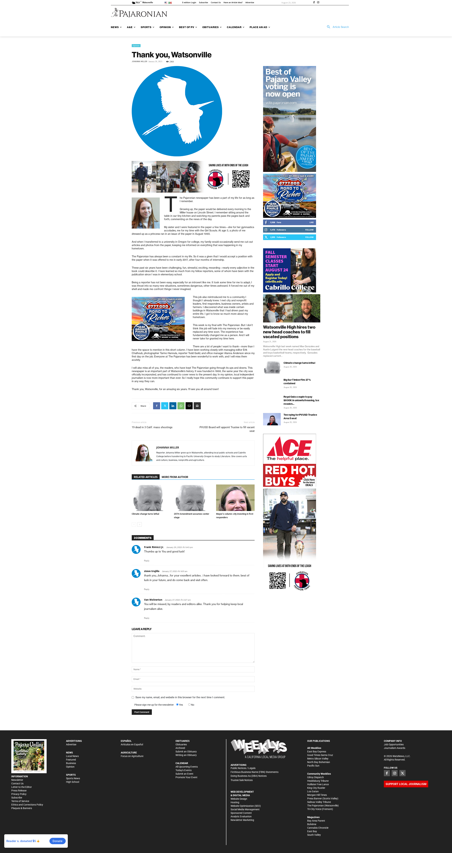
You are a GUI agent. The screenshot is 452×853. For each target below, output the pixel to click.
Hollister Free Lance (318, 784)
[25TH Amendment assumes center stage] (193, 497)
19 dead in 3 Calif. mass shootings (152, 427)
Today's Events (184, 770)
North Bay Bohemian (318, 762)
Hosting (235, 802)
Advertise (71, 744)
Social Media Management (245, 809)
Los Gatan (313, 791)
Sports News (73, 778)
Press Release (18, 790)
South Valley (314, 834)
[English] (167, 2)
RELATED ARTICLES (145, 477)
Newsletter (17, 780)
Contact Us (17, 783)
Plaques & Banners (21, 808)
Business (71, 763)
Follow (309, 229)
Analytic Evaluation (241, 816)
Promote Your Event (186, 777)
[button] (337, 27)
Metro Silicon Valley (317, 758)
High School (72, 781)
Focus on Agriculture (132, 756)
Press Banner (314, 798)
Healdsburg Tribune (318, 780)
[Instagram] (318, 3)
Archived (180, 748)
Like (312, 222)
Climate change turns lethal (145, 514)
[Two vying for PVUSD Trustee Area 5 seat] (272, 419)
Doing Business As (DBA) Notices (249, 775)
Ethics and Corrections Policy (27, 804)
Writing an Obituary (186, 755)
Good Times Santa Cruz (320, 755)
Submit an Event (184, 773)
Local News (72, 756)
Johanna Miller (139, 61)
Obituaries (181, 744)
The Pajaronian (315, 805)
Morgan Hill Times (317, 795)
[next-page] (139, 524)
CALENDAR (182, 763)
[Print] (197, 405)
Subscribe (16, 797)
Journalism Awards (394, 748)
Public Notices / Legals (243, 768)
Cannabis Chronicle (317, 827)
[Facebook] (314, 3)
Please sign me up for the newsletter (154, 704)
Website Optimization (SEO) (246, 805)
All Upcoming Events (187, 766)
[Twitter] (164, 405)
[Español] (171, 2)
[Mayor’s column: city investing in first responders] (235, 497)
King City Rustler (316, 787)
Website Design (239, 798)
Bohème (311, 824)
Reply (146, 560)
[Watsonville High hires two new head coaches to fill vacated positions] (291, 308)
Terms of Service (20, 801)
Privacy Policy (18, 794)
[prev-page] (134, 524)
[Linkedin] (172, 405)
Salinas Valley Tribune (319, 802)
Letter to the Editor (21, 787)
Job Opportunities (394, 744)
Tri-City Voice (314, 809)
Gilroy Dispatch (315, 777)
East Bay (312, 831)
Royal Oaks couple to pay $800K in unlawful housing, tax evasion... (301, 400)
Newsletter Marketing (242, 820)
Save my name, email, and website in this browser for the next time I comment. (180, 697)
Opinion (136, 45)
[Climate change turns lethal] (151, 497)
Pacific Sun (313, 765)
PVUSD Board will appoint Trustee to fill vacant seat (227, 429)
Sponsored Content (241, 813)
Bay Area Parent (316, 820)
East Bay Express (316, 751)
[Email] (189, 405)
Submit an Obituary (186, 751)
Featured (71, 759)
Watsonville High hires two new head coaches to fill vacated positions (289, 331)
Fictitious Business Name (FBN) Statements (254, 772)
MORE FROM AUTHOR (175, 477)
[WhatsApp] (181, 405)
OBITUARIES (183, 741)
